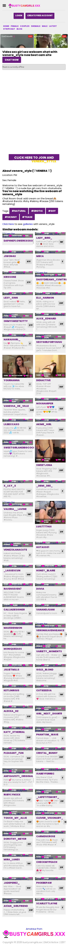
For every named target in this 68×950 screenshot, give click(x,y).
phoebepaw (44, 882)
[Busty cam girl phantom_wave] (50, 729)
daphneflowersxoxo (18, 240)
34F (32, 410)
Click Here (8, 224)
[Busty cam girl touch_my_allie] (17, 812)
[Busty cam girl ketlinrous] (17, 686)
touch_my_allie (15, 818)
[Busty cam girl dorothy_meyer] (17, 833)
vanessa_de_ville (16, 406)
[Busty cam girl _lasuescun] (17, 566)
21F (61, 324)
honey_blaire (45, 570)
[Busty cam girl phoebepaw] (50, 878)
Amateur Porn (34, 928)
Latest (53, 26)
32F (61, 408)
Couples (24, 26)
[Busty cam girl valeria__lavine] (17, 503)
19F (29, 514)
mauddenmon (13, 627)
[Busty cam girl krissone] (17, 272)
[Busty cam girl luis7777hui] (50, 512)
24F (29, 737)
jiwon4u (10, 256)
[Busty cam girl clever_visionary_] (50, 812)
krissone (10, 277)
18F (61, 242)
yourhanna (12, 380)
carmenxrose (45, 836)
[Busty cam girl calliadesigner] (17, 605)
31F (29, 491)
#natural (19, 211)
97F (29, 261)
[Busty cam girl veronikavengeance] (50, 625)
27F (29, 282)
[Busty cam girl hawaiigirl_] (17, 335)
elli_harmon (45, 297)
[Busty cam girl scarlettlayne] (50, 899)
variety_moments (49, 651)
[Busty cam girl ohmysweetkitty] (17, 315)
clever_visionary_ (49, 818)
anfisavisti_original (18, 776)
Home (6, 26)
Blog (19, 29)
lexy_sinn (11, 297)
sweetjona (44, 465)
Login (18, 15)
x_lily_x (10, 485)
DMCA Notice (51, 942)
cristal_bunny (47, 753)
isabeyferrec (45, 773)
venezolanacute (15, 549)
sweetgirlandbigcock (19, 447)
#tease (27, 217)
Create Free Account (40, 15)
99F (29, 574)
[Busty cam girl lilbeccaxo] (17, 420)
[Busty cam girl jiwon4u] (17, 252)
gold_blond (44, 669)
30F (61, 386)
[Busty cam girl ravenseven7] (17, 584)
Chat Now (12, 59)
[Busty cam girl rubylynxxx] (17, 790)
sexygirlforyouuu (49, 342)
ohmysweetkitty (16, 321)
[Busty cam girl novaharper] (50, 399)
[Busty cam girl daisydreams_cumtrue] (50, 274)
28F (29, 654)
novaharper (44, 403)
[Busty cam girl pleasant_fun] (17, 748)
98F (65, 655)
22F (61, 594)
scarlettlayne (46, 903)
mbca (40, 256)
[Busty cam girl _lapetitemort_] (50, 791)
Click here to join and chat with (34, 157)
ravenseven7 (13, 588)
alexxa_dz (11, 711)
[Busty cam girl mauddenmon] (17, 623)
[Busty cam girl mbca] (50, 252)
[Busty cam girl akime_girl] (50, 420)
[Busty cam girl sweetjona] (50, 450)
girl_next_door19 (49, 713)
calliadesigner (14, 609)
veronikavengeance (50, 630)
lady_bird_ (44, 238)
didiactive (43, 380)
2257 (62, 942)
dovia (40, 588)
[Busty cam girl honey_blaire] (50, 566)
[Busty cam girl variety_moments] (50, 646)
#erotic (37, 211)
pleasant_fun (14, 753)
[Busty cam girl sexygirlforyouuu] (50, 336)
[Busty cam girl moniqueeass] (17, 644)
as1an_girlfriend (16, 906)
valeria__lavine (15, 509)
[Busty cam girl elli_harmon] (50, 293)
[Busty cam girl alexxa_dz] (17, 707)
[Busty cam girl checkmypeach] (50, 857)
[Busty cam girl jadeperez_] (17, 878)
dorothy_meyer (15, 838)
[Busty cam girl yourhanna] (17, 366)
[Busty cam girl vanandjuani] (50, 605)
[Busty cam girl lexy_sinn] (17, 293)
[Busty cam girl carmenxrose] (50, 832)
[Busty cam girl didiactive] (50, 366)
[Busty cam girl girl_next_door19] (50, 708)
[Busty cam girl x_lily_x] (17, 481)
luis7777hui (44, 526)
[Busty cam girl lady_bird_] (50, 233)
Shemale (35, 26)
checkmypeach (46, 862)
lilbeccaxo (11, 424)
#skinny (11, 217)
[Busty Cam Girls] (24, 5)
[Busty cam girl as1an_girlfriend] (17, 901)
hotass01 (42, 547)
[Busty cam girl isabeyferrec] (50, 769)
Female (15, 26)
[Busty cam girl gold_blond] (50, 665)
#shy (52, 211)
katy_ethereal (14, 732)
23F (29, 594)
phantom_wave (47, 734)
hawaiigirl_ (12, 339)
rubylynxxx (12, 794)
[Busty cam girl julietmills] (17, 665)
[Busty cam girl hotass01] (50, 543)
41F (29, 822)
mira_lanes (12, 859)
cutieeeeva (44, 690)
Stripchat (9, 29)
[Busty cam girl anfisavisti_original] (17, 771)
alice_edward (46, 318)
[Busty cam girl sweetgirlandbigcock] (17, 442)
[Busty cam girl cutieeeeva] (50, 686)
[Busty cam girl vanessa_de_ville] (17, 400)
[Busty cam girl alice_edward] (50, 314)
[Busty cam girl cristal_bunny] (50, 748)
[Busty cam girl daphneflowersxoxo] (17, 235)
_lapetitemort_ (47, 797)
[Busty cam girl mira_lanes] (17, 855)
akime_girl (44, 424)
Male (44, 26)
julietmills (11, 669)
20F (61, 303)
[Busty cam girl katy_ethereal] (17, 728)
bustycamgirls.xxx (32, 942)
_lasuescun (12, 570)
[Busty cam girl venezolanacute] (17, 544)
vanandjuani (45, 609)
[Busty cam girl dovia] (50, 584)
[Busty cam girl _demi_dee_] (50, 481)
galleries (28, 224)
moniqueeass (13, 648)
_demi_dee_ (44, 485)
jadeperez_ (12, 882)
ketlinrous (11, 690)
